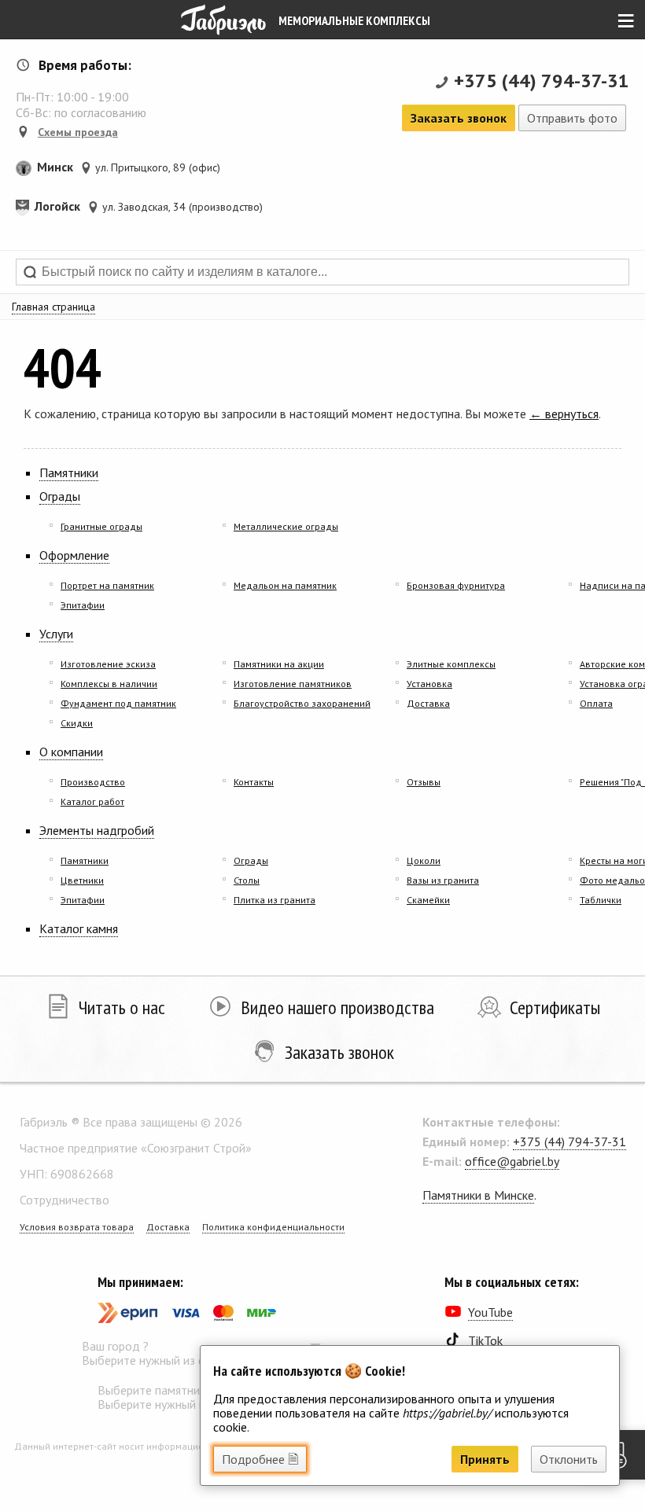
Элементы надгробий (96, 830)
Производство (93, 782)
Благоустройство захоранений (302, 703)
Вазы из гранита (443, 880)
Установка (429, 683)
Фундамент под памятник (118, 703)
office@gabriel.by (512, 1161)
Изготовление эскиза (108, 664)
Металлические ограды (286, 526)
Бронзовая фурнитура (456, 585)
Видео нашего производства (337, 1007)
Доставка (428, 703)
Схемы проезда (78, 132)
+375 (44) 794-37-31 (541, 80)
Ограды (59, 496)
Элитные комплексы (451, 664)
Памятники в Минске (478, 1195)
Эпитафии (83, 605)
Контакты (254, 782)
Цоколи (423, 860)
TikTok (485, 1340)
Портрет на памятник (107, 585)
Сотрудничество (64, 1200)
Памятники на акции (279, 664)
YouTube (490, 1312)
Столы (247, 880)
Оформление (74, 555)
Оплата (596, 703)
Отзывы (423, 782)
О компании (71, 751)
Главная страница (53, 307)
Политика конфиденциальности (273, 1227)
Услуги (56, 634)
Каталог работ (92, 801)
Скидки (77, 723)
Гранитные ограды (101, 526)
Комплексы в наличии (109, 683)
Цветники (82, 880)
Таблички (600, 900)
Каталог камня (78, 928)
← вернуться (564, 413)
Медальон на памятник (285, 585)
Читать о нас (122, 1007)
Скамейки (428, 900)
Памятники (68, 472)
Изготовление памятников (293, 683)
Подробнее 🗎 (260, 1459)
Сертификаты (555, 1007)
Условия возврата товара (77, 1227)
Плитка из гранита (274, 900)
